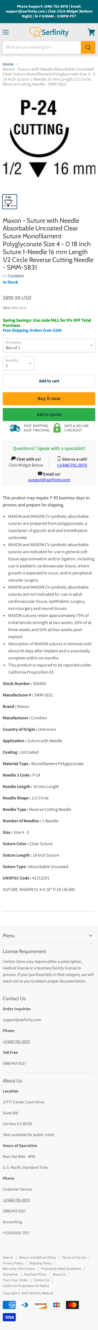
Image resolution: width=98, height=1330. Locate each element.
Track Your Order (15, 1280)
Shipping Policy (40, 1263)
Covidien (16, 276)
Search (8, 1257)
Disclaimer (10, 1274)
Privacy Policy (13, 1263)
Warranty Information (19, 1268)
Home (8, 64)
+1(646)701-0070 (16, 1042)
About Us (59, 1274)
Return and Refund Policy (37, 1257)
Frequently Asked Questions (61, 1268)
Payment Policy (35, 1274)
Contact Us (42, 1280)
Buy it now (49, 398)
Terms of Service (74, 1257)
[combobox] (42, 47)
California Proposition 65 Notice (26, 1285)
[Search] (88, 47)
